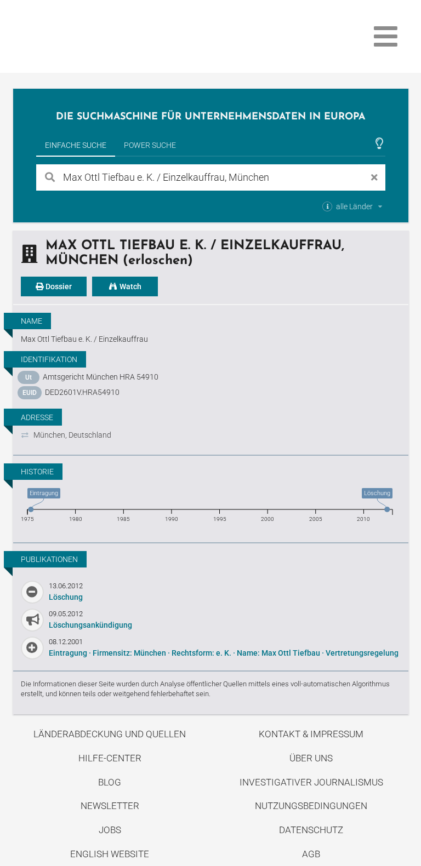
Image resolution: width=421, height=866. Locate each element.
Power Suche (150, 145)
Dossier (58, 286)
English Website (109, 853)
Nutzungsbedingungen (311, 805)
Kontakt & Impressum (311, 734)
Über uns (311, 758)
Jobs (110, 829)
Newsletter (110, 805)
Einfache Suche (75, 145)
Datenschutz (311, 829)
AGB (311, 853)
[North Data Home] (77, 36)
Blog (109, 782)
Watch (129, 286)
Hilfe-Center (109, 758)
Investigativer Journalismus (311, 782)
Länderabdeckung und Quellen (109, 734)
